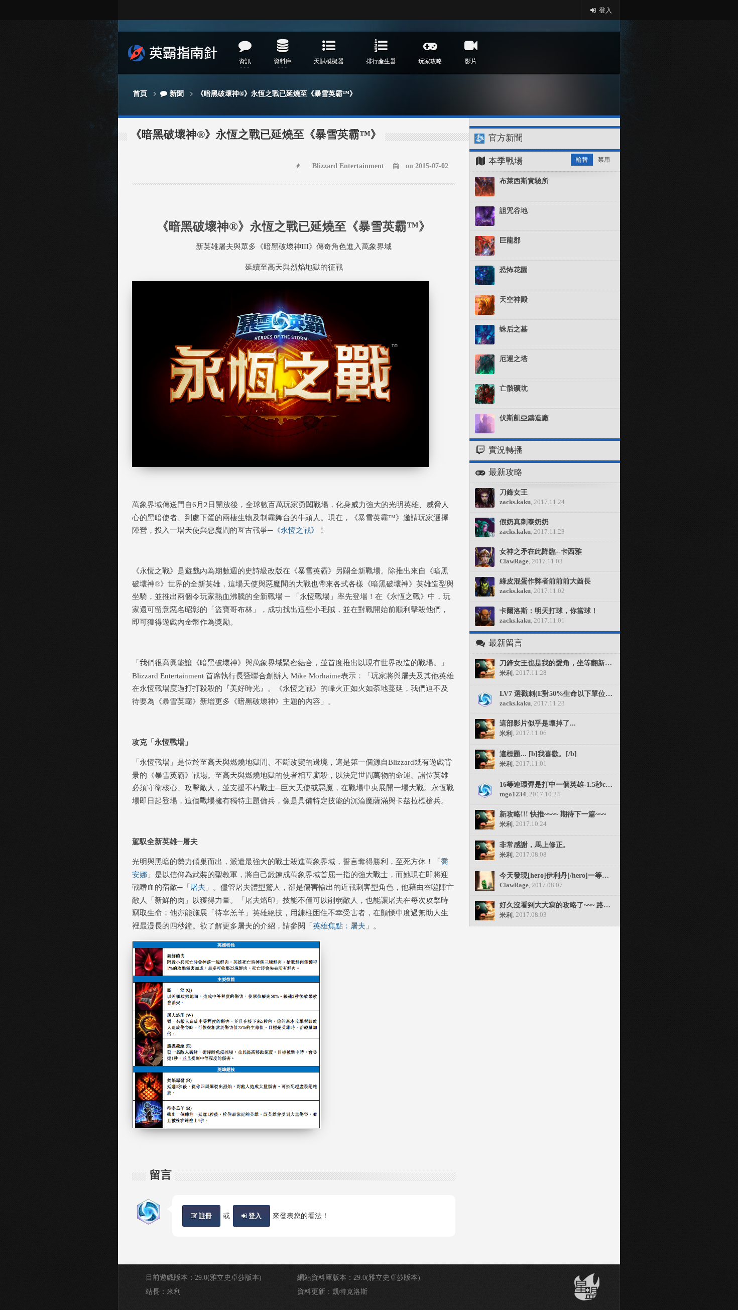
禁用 (604, 159)
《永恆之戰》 (295, 530)
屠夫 (197, 887)
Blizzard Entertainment (348, 166)
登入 (604, 10)
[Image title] (280, 287)
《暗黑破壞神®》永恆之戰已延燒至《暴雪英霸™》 (276, 93)
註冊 (204, 1216)
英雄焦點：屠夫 (339, 926)
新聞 (177, 93)
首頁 (140, 93)
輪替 (582, 159)
